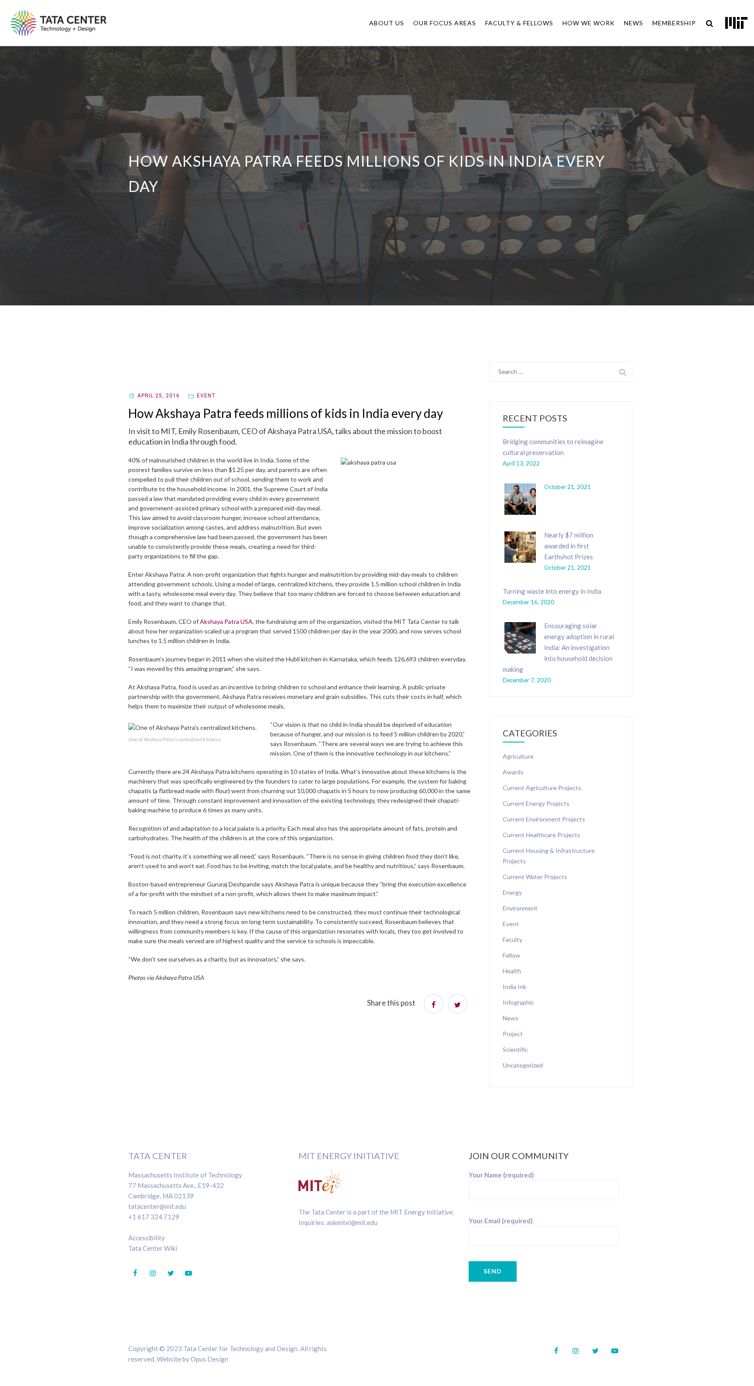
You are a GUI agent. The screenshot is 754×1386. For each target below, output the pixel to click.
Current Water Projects (535, 876)
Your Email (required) (501, 1221)
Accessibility (146, 1238)
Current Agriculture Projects (542, 787)
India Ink (514, 986)
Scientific (515, 1049)
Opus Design (209, 1359)
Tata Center (157, 1155)
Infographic (518, 1002)
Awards (513, 772)
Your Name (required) (501, 1175)
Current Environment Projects (544, 819)
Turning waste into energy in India (552, 591)
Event (206, 396)
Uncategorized (523, 1065)
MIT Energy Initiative (348, 1155)
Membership (674, 23)
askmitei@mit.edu (352, 1222)
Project (513, 1033)
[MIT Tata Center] (58, 23)
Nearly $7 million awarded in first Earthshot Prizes (568, 546)
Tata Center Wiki (152, 1248)
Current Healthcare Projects (541, 834)
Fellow (511, 955)
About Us (386, 23)
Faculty (512, 939)
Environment (520, 908)
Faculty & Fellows (519, 23)
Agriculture (518, 756)
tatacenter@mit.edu (157, 1206)
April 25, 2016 (158, 396)
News (633, 23)
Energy (512, 892)
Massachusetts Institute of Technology (185, 1175)
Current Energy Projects (536, 803)
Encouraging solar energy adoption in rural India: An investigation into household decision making (558, 647)
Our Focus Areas (444, 23)
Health (512, 971)
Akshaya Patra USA (226, 621)
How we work (588, 23)
